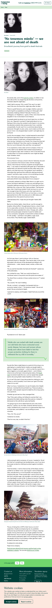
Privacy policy (22, 578)
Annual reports (23, 575)
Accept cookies (11, 602)
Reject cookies (26, 602)
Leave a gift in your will (24, 573)
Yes (17, 563)
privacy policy (28, 597)
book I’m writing (28, 98)
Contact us (22, 582)
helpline (27, 3)
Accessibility (22, 580)
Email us (6, 580)
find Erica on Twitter (33, 550)
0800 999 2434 (7, 578)
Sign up (38, 581)
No (22, 563)
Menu (48, 3)
